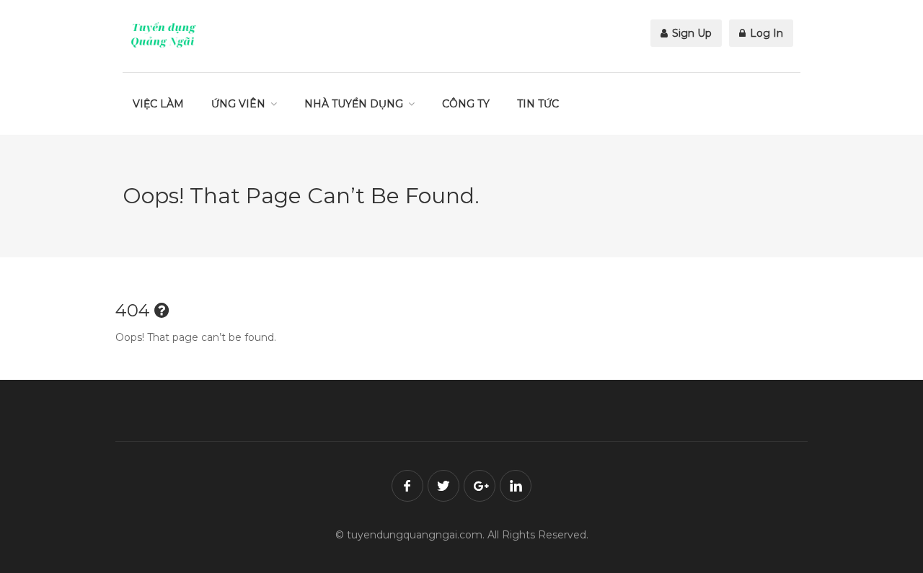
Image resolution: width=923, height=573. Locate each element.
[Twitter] (443, 486)
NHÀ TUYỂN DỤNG (353, 103)
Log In (765, 33)
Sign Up (690, 33)
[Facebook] (407, 486)
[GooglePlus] (479, 486)
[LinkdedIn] (515, 486)
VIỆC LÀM (158, 103)
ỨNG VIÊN (238, 103)
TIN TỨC (538, 103)
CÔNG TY (466, 103)
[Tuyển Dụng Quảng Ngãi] (164, 35)
